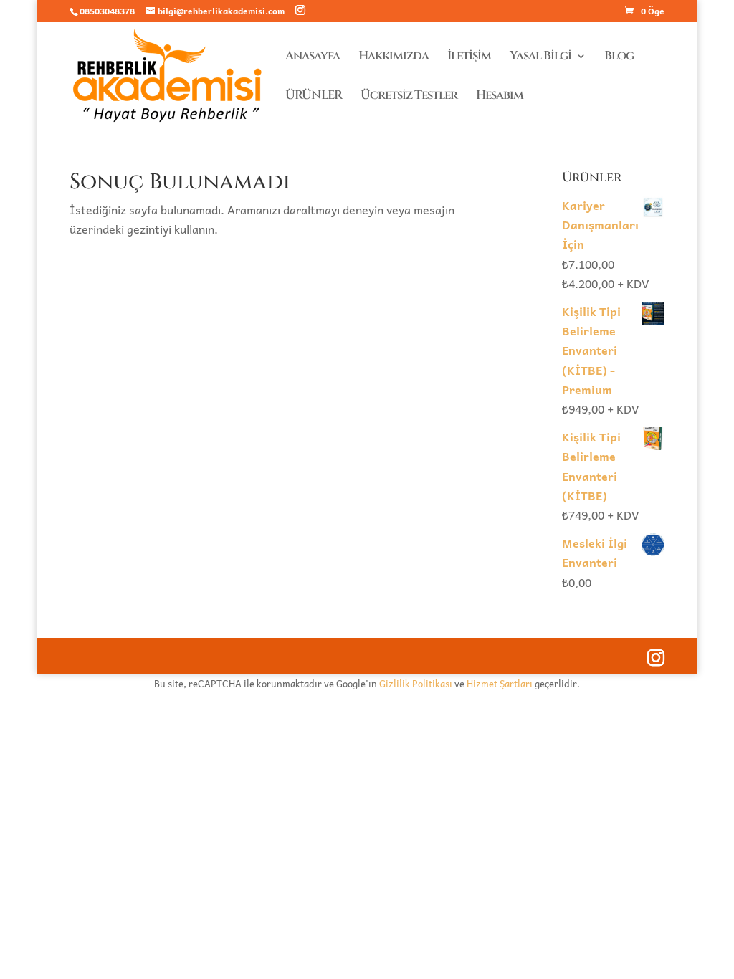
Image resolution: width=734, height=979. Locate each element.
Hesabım (499, 96)
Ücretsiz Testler (409, 96)
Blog (619, 57)
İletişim (469, 57)
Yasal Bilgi (540, 57)
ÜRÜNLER (313, 96)
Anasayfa (312, 57)
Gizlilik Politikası (415, 683)
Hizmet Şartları (500, 683)
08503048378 (107, 11)
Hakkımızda (393, 57)
